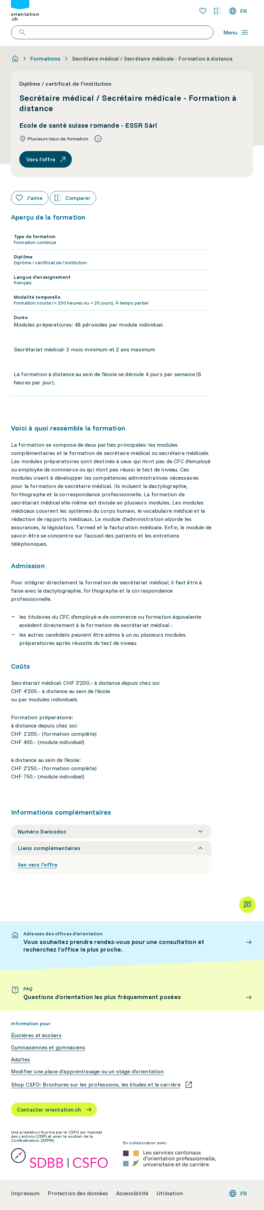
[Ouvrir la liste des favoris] (203, 11)
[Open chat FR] (247, 904)
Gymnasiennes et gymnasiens (48, 1047)
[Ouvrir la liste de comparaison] (217, 11)
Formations (45, 58)
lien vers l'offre (37, 864)
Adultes (20, 1059)
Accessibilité (132, 1193)
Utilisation (169, 1193)
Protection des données (78, 1193)
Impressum (25, 1193)
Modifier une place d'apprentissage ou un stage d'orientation (87, 1071)
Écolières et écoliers (36, 1035)
